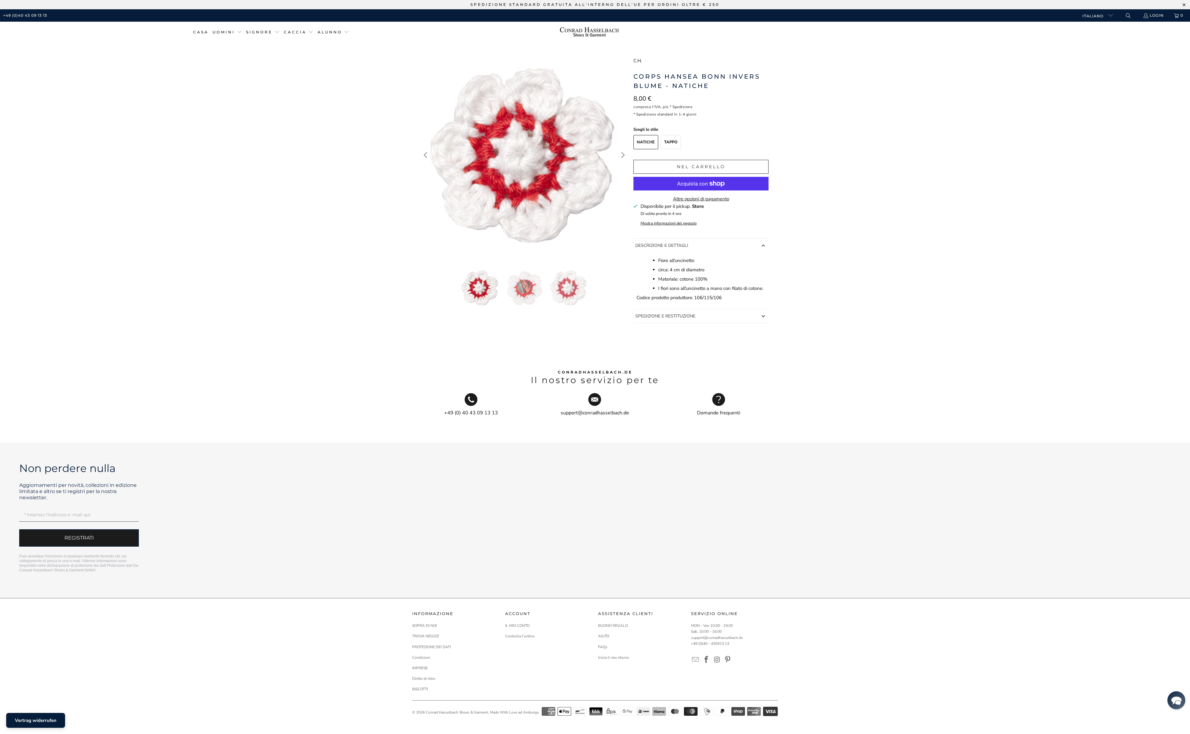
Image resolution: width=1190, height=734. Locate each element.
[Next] (623, 155)
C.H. (637, 61)
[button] (227, 32)
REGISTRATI (79, 538)
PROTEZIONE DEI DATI (431, 646)
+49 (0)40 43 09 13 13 (25, 15)
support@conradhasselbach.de (717, 637)
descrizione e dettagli (661, 245)
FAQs (602, 646)
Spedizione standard (654, 114)
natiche (646, 142)
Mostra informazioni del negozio (669, 223)
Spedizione (682, 106)
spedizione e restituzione (665, 316)
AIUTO (603, 636)
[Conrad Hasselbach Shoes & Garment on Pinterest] (728, 660)
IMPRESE (420, 668)
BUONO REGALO (613, 625)
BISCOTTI (420, 689)
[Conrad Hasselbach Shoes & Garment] (589, 32)
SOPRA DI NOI (424, 625)
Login (1157, 15)
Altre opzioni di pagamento (701, 199)
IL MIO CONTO (517, 625)
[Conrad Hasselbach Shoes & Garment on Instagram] (717, 660)
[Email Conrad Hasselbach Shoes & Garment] (695, 660)
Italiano (1093, 16)
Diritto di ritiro (423, 678)
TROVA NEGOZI (425, 636)
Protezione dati (119, 565)
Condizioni (421, 657)
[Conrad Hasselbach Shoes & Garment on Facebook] (706, 660)
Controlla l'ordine (520, 636)
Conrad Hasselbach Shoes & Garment (457, 712)
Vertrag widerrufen (35, 720)
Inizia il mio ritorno (613, 657)
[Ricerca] (1127, 15)
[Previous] (426, 155)
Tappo (670, 142)
